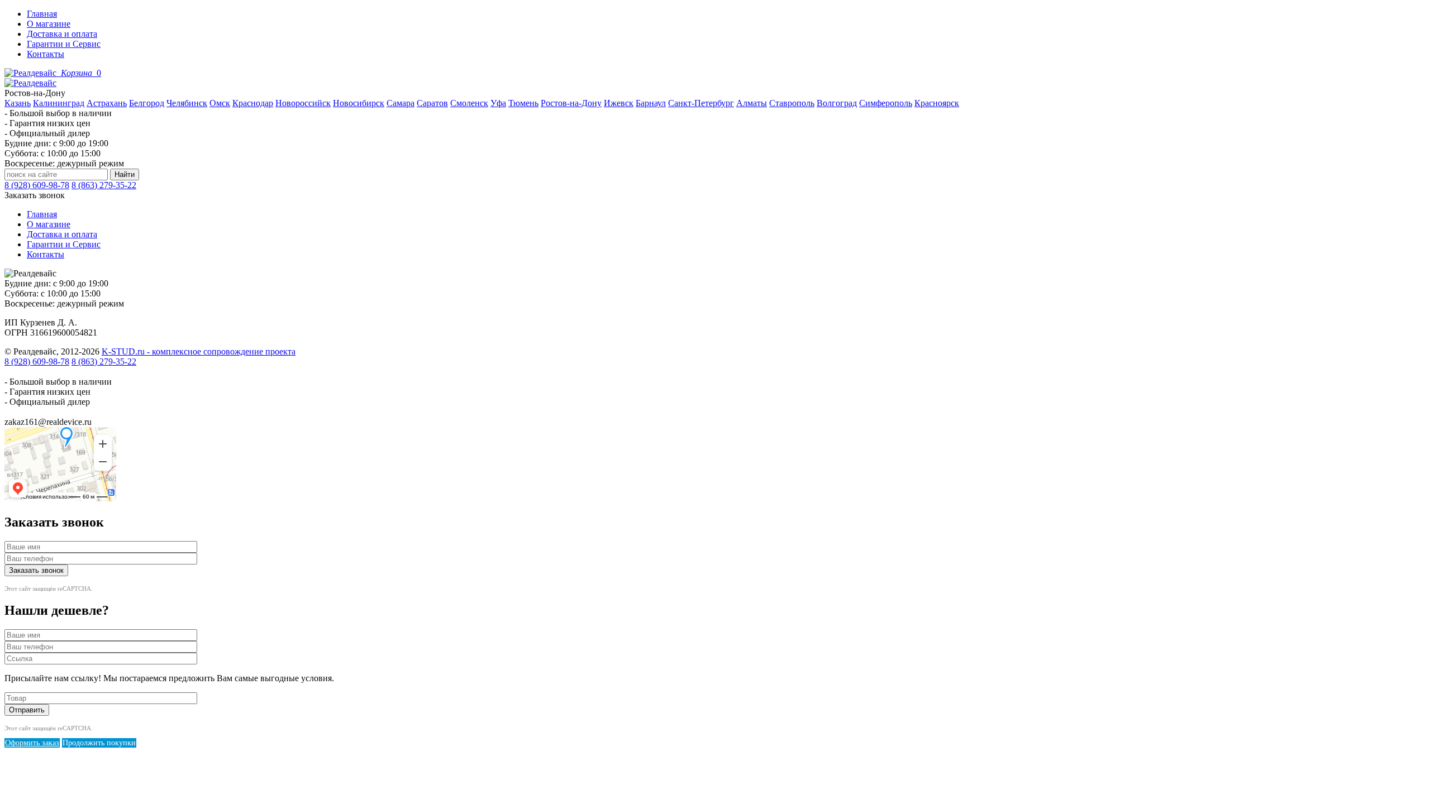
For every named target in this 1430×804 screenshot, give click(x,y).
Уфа (498, 103)
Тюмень (523, 103)
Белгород (146, 103)
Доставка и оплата (62, 34)
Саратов (432, 103)
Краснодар (252, 103)
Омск (219, 103)
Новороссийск (303, 103)
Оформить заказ (32, 743)
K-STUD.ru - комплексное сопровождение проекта (198, 351)
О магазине (48, 23)
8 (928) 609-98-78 (36, 185)
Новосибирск (358, 103)
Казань (17, 103)
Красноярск (936, 103)
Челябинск (186, 103)
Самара (400, 103)
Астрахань (107, 103)
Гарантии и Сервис (64, 44)
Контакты (45, 54)
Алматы (751, 103)
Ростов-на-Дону (571, 103)
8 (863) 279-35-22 (104, 185)
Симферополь (885, 103)
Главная (42, 13)
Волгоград (837, 103)
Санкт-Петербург (701, 103)
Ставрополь (791, 103)
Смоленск (469, 103)
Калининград (58, 103)
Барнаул (651, 103)
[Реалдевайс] (31, 73)
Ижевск (618, 103)
